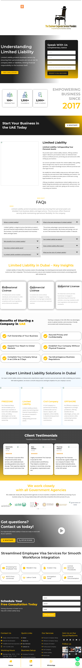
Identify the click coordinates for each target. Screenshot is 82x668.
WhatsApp (51, 665)
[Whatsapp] (77, 664)
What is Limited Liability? (11, 222)
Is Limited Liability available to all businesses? (17, 254)
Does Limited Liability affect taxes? (53, 246)
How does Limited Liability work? (13, 248)
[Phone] (77, 659)
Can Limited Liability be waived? (52, 239)
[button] (22, 6)
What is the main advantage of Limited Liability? (57, 222)
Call (31, 665)
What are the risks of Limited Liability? (54, 252)
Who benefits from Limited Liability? (14, 241)
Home (10, 665)
